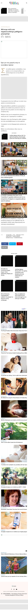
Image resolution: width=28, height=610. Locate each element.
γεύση (14, 234)
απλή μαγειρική (9, 234)
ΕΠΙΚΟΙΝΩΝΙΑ (7, 593)
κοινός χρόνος (9, 236)
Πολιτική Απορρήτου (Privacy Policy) (14, 595)
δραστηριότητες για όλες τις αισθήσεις (13, 235)
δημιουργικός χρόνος (20, 234)
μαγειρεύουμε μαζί (16, 236)
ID (1, 593)
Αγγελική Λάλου (7, 36)
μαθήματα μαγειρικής (18, 237)
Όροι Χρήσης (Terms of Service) (19, 593)
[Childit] (14, 3)
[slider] (8, 155)
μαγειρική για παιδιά (9, 237)
